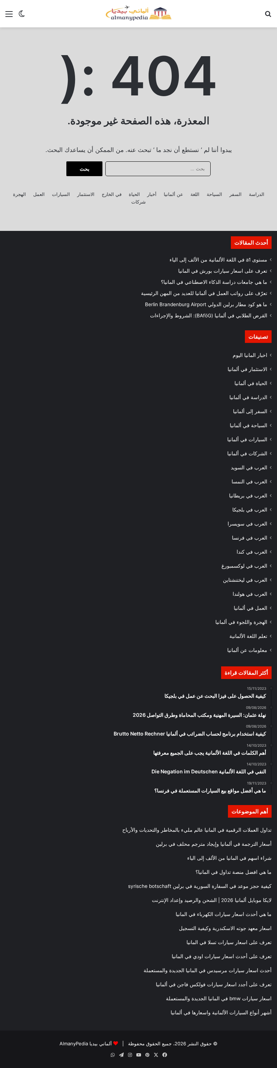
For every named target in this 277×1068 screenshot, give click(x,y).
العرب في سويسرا (247, 524)
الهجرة (19, 194)
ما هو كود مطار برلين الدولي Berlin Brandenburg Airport (206, 304)
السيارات (61, 194)
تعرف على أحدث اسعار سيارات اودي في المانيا (222, 956)
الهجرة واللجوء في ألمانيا (241, 622)
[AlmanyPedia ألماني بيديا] (138, 13)
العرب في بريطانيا (248, 496)
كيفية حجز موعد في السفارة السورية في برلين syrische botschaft (200, 886)
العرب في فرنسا (249, 538)
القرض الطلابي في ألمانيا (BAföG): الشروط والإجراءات (208, 315)
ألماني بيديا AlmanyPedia (86, 1043)
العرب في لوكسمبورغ (244, 566)
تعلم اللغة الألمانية (248, 636)
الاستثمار (85, 194)
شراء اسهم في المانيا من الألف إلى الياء (229, 858)
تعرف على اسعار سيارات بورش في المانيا (222, 271)
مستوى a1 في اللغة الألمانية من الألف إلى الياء (218, 260)
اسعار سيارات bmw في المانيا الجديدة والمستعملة (219, 998)
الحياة (134, 194)
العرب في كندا (252, 552)
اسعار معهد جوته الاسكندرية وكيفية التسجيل (225, 928)
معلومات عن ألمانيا (247, 650)
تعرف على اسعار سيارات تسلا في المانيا (229, 942)
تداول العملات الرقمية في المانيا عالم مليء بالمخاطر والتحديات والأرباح (197, 830)
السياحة (214, 194)
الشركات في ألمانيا (247, 453)
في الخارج (112, 194)
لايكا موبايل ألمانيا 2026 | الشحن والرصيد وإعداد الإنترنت (212, 900)
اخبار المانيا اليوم (250, 355)
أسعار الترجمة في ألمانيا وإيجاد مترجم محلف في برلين (214, 844)
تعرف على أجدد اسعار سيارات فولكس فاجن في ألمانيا (214, 984)
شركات (138, 202)
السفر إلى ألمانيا (250, 411)
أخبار (152, 194)
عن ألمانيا (173, 194)
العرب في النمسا (249, 481)
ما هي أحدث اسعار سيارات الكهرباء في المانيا (224, 914)
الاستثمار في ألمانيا (247, 369)
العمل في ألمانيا (250, 608)
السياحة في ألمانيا (248, 425)
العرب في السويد (249, 467)
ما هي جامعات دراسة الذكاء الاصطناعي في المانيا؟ (214, 282)
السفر (235, 194)
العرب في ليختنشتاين (245, 580)
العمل (39, 194)
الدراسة (256, 194)
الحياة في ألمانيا (250, 383)
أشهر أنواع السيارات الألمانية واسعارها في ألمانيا (221, 1012)
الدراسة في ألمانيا (248, 397)
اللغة (194, 194)
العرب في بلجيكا (249, 510)
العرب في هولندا (250, 594)
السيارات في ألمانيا (247, 439)
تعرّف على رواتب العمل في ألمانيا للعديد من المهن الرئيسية (204, 293)
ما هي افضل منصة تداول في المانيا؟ (233, 872)
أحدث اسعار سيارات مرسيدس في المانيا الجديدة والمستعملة (208, 970)
